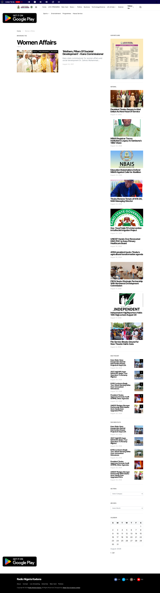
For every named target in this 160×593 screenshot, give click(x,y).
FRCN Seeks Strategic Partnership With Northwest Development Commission (126, 283)
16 (113, 537)
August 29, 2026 (116, 368)
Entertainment (56, 13)
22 (141, 537)
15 (141, 533)
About (19, 584)
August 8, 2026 (115, 347)
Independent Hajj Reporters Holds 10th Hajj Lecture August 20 (126, 313)
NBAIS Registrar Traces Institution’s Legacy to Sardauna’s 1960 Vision (126, 140)
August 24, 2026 (116, 146)
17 (117, 537)
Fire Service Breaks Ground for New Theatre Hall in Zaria (124, 343)
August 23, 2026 (116, 204)
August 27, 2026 (116, 114)
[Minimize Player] (156, 2)
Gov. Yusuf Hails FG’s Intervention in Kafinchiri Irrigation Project (125, 229)
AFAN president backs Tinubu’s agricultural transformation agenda (126, 253)
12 (127, 533)
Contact (25, 584)
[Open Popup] (53, 2)
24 (117, 541)
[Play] (35, 2)
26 (127, 541)
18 (122, 537)
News (72, 7)
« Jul (112, 553)
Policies (60, 584)
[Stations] (59, 2)
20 (131, 537)
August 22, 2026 (116, 233)
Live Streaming (35, 584)
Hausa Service (78, 13)
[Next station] (29, 2)
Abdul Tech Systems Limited (71, 587)
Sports (45, 13)
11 (122, 533)
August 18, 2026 (116, 246)
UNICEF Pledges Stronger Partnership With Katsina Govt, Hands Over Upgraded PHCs (120, 408)
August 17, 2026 (115, 288)
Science (120, 7)
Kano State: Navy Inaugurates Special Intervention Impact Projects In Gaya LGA (118, 362)
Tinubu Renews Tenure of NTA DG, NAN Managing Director (126, 200)
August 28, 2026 (116, 401)
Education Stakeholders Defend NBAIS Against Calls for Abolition (125, 171)
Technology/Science (98, 7)
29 (141, 541)
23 (113, 541)
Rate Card (64, 7)
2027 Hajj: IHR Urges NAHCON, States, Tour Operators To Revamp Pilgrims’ (118, 374)
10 (118, 533)
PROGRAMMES (44, 51)
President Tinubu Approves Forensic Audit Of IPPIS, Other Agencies (119, 397)
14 (136, 533)
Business (87, 7)
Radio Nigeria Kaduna (34, 587)
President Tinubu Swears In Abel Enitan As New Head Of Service (125, 110)
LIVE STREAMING (54, 7)
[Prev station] (40, 2)
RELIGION (54, 51)
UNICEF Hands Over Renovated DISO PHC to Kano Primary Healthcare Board (125, 241)
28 (136, 541)
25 (122, 541)
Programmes (67, 13)
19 (127, 537)
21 (136, 537)
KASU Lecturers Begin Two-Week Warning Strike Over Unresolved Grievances (120, 386)
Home (44, 7)
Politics (79, 7)
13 (131, 533)
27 (131, 541)
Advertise (45, 584)
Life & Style (111, 7)
